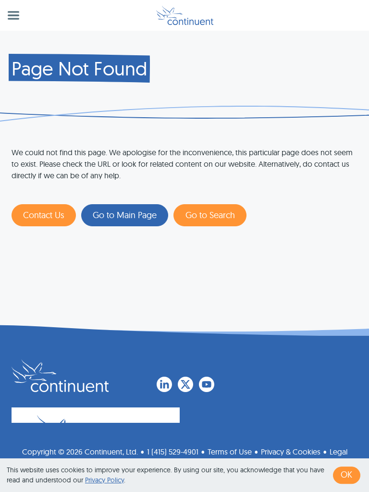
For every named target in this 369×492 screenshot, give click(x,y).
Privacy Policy (104, 480)
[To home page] (60, 375)
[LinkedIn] (164, 384)
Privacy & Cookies (290, 451)
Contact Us (43, 215)
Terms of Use (230, 451)
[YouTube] (206, 384)
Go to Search (210, 215)
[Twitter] (185, 384)
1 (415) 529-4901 (172, 451)
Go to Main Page (125, 215)
